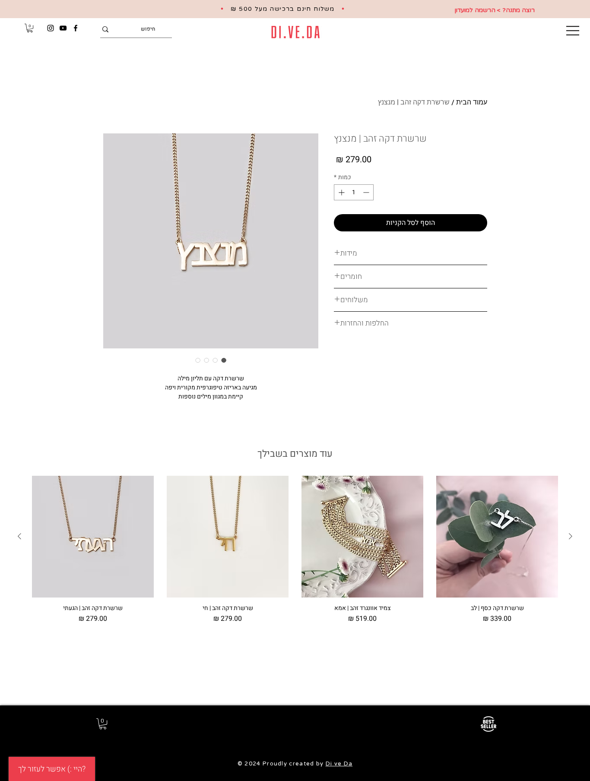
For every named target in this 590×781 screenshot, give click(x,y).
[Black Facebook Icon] (75, 28)
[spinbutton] (354, 192)
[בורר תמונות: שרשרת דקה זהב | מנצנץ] (223, 360)
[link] (30, 28)
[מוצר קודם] (570, 536)
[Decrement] (367, 192)
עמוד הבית (471, 102)
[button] (572, 30)
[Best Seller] (488, 724)
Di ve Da (339, 763)
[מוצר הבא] (19, 536)
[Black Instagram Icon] (50, 28)
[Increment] (340, 192)
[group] (295, 549)
